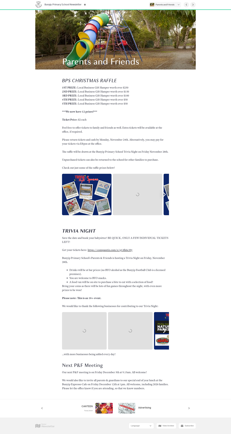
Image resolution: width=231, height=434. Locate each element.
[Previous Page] (186, 4)
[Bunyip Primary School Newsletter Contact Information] (85, 5)
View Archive (168, 426)
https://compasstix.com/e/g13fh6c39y (110, 250)
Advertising (144, 408)
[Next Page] (193, 4)
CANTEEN (87, 406)
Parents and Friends (165, 5)
